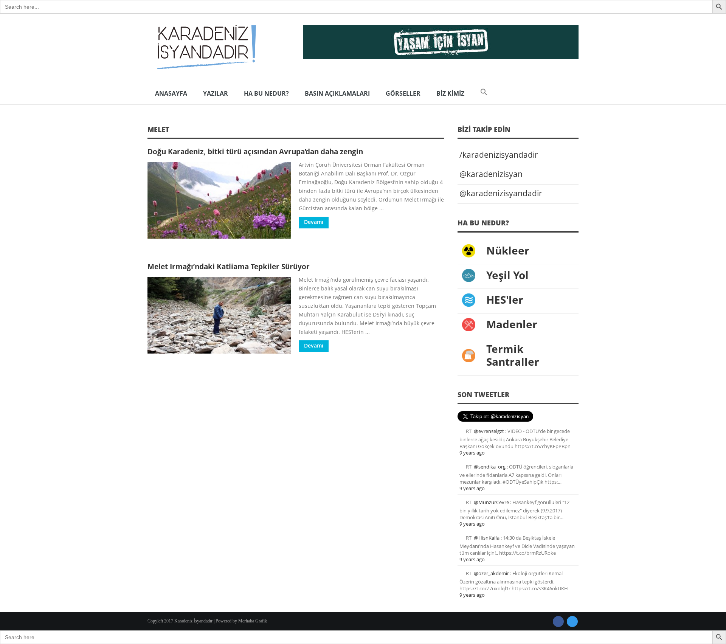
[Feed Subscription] (441, 132)
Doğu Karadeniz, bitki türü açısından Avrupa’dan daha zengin (255, 151)
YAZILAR (215, 93)
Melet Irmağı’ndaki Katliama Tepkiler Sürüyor (228, 266)
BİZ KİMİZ (450, 93)
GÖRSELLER (403, 93)
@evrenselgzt (489, 431)
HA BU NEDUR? (266, 93)
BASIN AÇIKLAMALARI (337, 93)
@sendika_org (490, 466)
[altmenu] (441, 42)
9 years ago (472, 452)
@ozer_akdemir (491, 573)
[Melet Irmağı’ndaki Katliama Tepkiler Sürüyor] (219, 315)
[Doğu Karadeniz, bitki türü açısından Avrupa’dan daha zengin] (219, 200)
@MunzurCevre (491, 502)
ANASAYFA (171, 93)
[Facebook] (558, 621)
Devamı (313, 221)
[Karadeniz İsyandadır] (204, 47)
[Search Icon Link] (484, 93)
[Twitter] (572, 621)
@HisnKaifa (487, 537)
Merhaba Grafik (252, 621)
